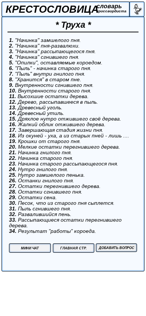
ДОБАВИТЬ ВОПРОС (116, 248)
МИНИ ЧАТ (30, 248)
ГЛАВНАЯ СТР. (73, 248)
